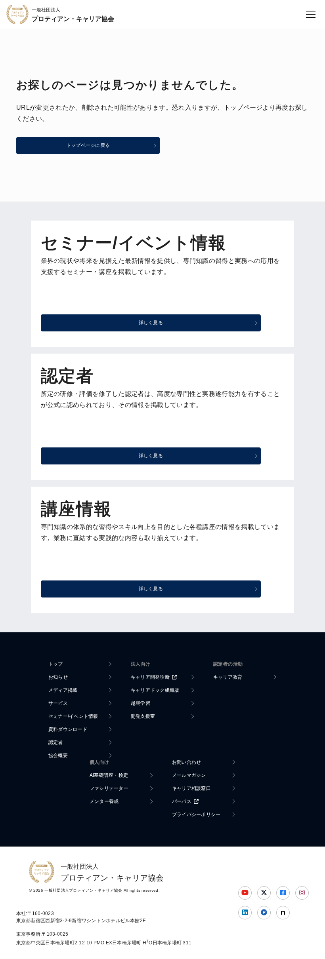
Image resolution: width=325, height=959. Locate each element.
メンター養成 (104, 801)
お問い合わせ (186, 762)
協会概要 (58, 755)
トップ (55, 664)
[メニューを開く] (311, 14)
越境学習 (140, 703)
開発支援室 (143, 716)
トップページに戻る (88, 145)
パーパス (181, 801)
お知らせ (58, 677)
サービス (58, 703)
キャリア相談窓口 (191, 788)
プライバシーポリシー (196, 814)
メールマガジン (189, 775)
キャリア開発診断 (150, 677)
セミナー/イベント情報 (73, 716)
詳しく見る (151, 322)
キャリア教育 (227, 677)
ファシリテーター (109, 788)
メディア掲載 (62, 690)
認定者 (55, 742)
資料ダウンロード (67, 729)
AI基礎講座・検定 (109, 775)
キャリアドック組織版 (155, 690)
